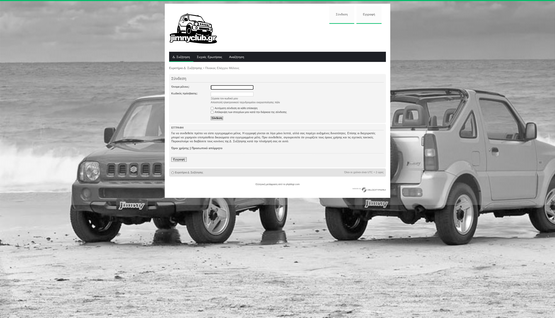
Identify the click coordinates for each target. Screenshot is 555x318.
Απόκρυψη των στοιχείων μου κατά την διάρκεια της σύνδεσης (250, 112)
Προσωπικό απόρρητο (207, 148)
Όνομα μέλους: (180, 86)
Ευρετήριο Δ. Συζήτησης (185, 68)
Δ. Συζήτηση (181, 57)
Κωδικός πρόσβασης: (184, 93)
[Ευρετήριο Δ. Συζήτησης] (196, 27)
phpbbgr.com (293, 184)
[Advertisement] (305, 37)
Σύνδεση (342, 14)
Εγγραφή (369, 14)
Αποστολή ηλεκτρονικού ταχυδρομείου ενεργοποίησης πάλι (245, 102)
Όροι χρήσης (180, 148)
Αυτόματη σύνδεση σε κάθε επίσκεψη (236, 108)
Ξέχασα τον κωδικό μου (224, 98)
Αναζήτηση (236, 57)
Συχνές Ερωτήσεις (209, 57)
